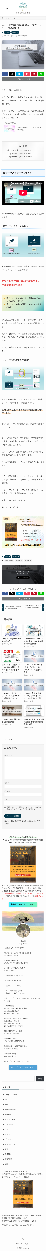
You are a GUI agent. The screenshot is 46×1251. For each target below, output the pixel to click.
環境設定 (15, 32)
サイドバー (9, 1124)
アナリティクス (11, 1119)
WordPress (9, 560)
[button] (5, 74)
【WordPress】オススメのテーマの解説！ (29, 129)
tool (6, 1105)
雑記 (6, 1164)
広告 (6, 1149)
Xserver (8, 1114)
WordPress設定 (11, 1110)
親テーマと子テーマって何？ (19, 150)
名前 (6, 783)
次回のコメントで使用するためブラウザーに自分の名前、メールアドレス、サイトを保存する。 (24, 808)
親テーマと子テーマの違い (22, 153)
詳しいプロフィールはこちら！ (23, 1067)
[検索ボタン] (7, 8)
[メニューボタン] (39, 8)
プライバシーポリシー (23, 1244)
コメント (8, 755)
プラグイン (9, 1139)
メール (7, 791)
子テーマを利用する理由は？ (23, 157)
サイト (6, 799)
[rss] (23, 1239)
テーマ (7, 32)
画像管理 (8, 1159)
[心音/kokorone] (23, 8)
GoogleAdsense (11, 1095)
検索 (40, 1079)
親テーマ (28, 560)
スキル (7, 1129)
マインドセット (11, 1144)
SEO (6, 1100)
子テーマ (19, 560)
